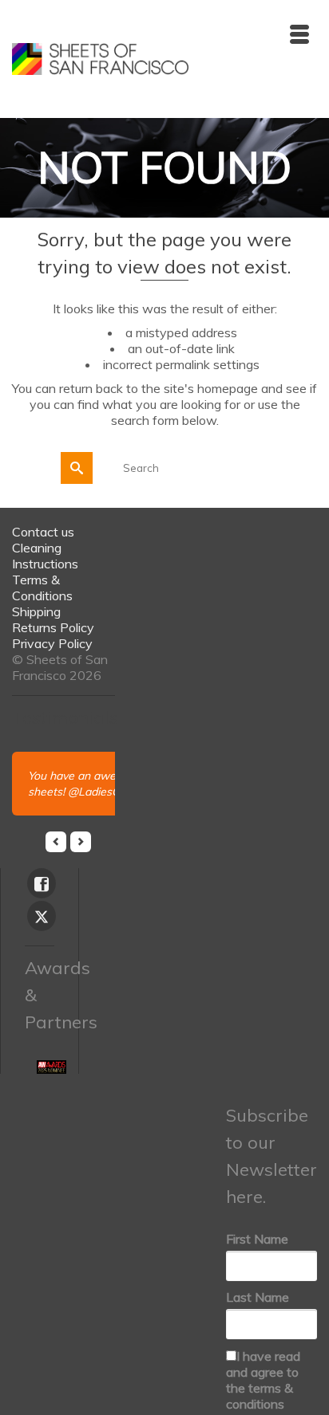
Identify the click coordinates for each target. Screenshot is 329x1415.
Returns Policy (53, 627)
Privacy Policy (52, 643)
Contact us (43, 532)
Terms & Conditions (42, 587)
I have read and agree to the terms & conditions (263, 1380)
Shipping (36, 611)
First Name (257, 1239)
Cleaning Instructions (45, 556)
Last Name (257, 1297)
